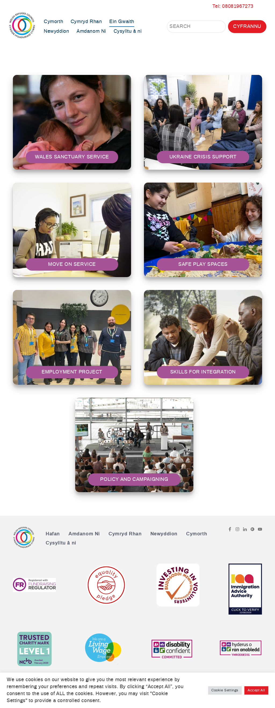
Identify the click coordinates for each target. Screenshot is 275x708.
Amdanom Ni (91, 31)
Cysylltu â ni (128, 31)
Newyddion (56, 31)
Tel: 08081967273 (233, 6)
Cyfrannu (247, 26)
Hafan (53, 534)
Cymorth (53, 21)
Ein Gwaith (121, 21)
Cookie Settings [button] (224, 690)
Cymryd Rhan (86, 21)
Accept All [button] (256, 690)
